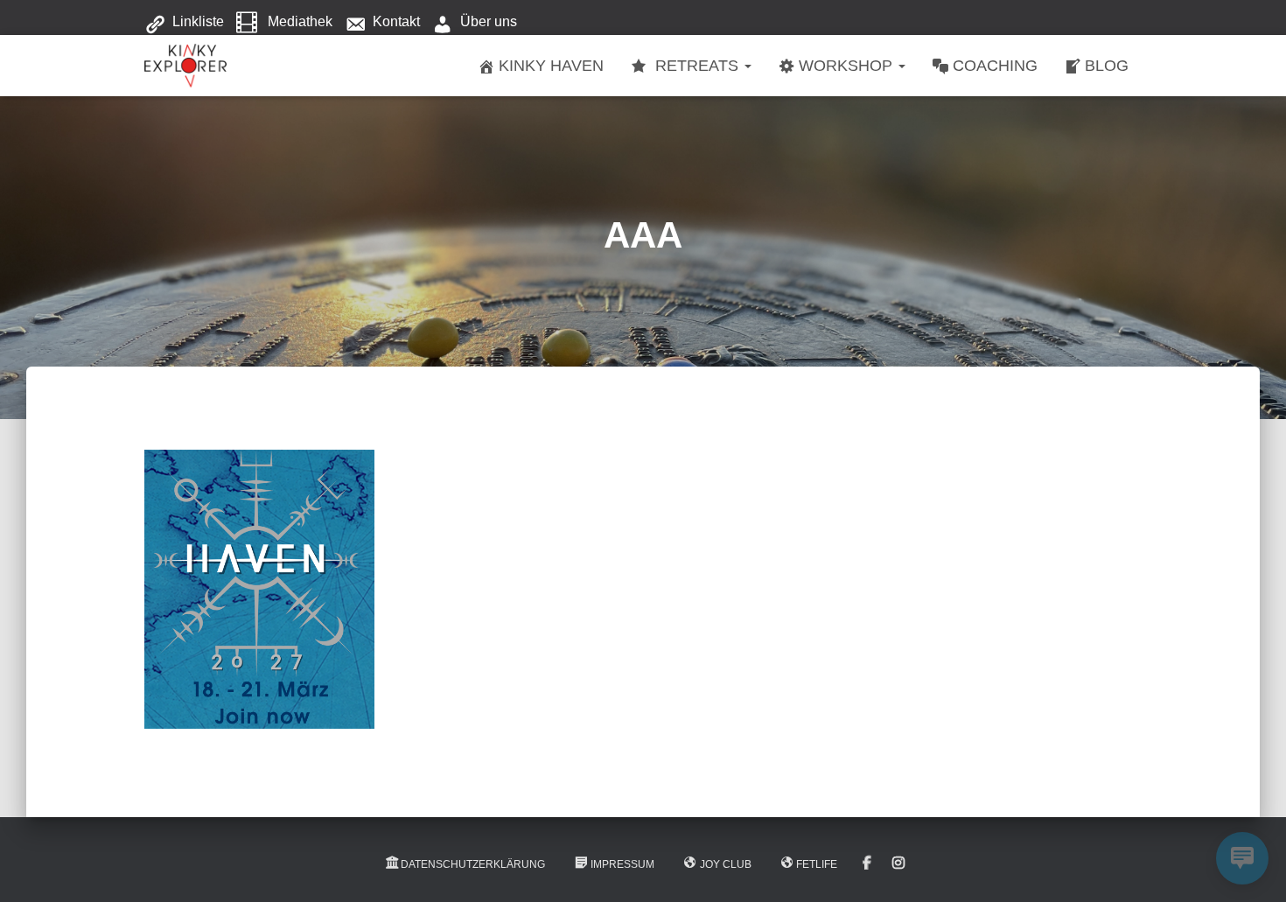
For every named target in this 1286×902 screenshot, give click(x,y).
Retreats (699, 65)
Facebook (867, 863)
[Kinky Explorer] (185, 65)
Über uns (488, 21)
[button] (747, 65)
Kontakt (396, 21)
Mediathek (300, 21)
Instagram (898, 863)
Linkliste (198, 21)
